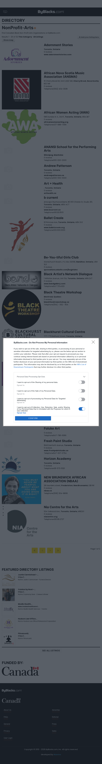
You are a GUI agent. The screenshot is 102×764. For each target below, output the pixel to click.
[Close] (94, 342)
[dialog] (51, 382)
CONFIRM (33, 418)
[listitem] (51, 376)
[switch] (82, 382)
